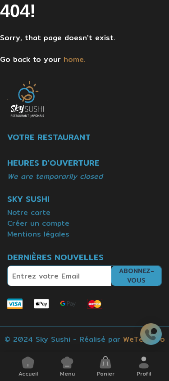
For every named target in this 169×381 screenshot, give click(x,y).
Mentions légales (38, 234)
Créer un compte (38, 223)
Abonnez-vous (136, 275)
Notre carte (28, 212)
